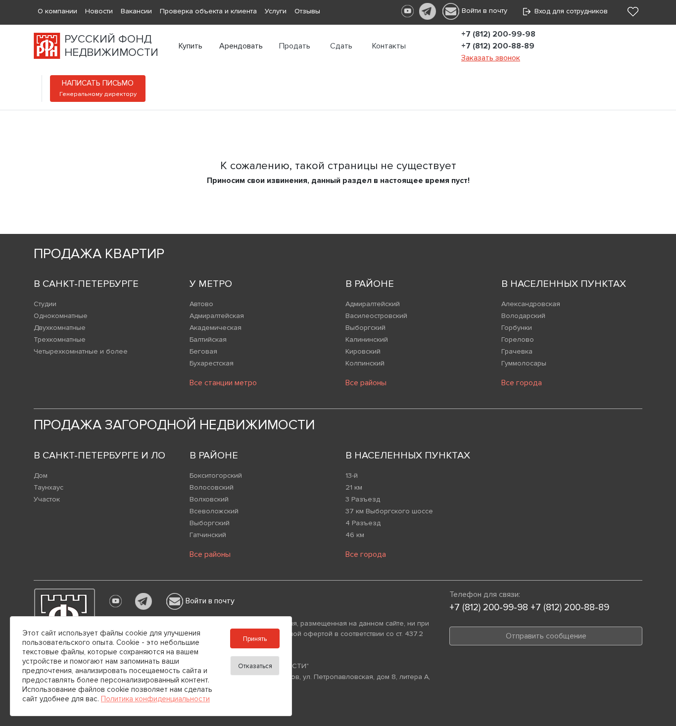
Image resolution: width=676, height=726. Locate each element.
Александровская (530, 304)
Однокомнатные (61, 316)
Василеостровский (376, 316)
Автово (201, 304)
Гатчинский (208, 535)
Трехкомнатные (60, 339)
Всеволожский (214, 511)
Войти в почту (484, 10)
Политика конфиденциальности (155, 698)
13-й (351, 475)
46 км (354, 535)
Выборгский (365, 327)
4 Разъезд (363, 523)
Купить (190, 46)
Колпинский (365, 363)
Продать (294, 46)
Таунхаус (48, 487)
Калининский (366, 339)
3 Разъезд (362, 499)
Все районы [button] (365, 383)
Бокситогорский (216, 475)
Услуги (276, 11)
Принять (255, 639)
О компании (57, 11)
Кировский (363, 351)
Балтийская (208, 339)
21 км (353, 487)
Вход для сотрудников (569, 11)
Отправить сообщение (546, 636)
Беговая (203, 351)
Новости (99, 11)
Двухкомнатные (60, 327)
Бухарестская (212, 363)
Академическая (215, 327)
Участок (47, 499)
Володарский (523, 316)
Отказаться (255, 666)
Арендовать (241, 46)
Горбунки (516, 327)
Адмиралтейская (217, 316)
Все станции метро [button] (223, 383)
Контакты (389, 46)
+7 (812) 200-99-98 (498, 34)
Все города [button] (521, 383)
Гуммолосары (523, 363)
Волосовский (212, 487)
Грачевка (516, 351)
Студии (45, 304)
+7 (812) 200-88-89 (497, 46)
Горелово (517, 339)
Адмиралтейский (372, 304)
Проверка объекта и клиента (208, 11)
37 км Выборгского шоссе (389, 511)
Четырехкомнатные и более (81, 351)
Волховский (209, 499)
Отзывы (307, 11)
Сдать (341, 46)
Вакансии (136, 11)
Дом (41, 475)
